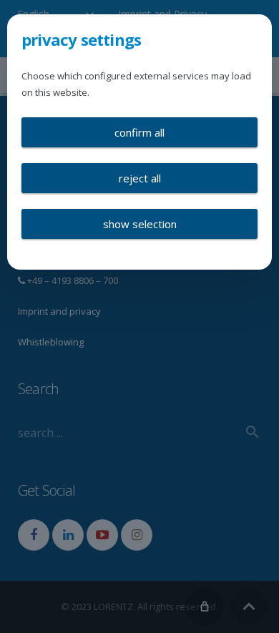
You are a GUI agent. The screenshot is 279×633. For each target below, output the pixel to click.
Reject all (140, 178)
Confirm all (139, 132)
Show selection (140, 224)
